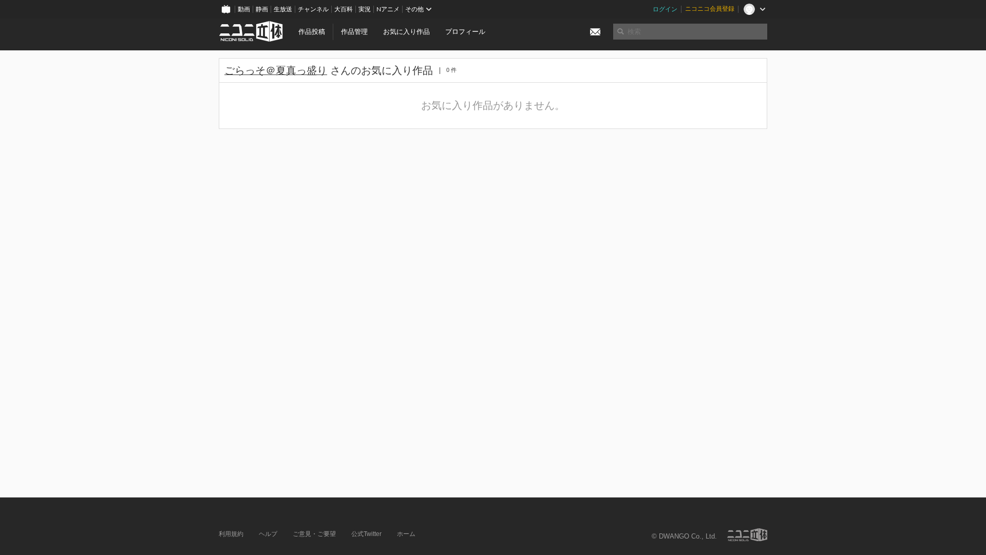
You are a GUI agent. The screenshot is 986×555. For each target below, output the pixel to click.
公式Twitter (366, 534)
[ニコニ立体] (747, 534)
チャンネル (313, 9)
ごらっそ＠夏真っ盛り (275, 70)
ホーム (406, 534)
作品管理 (354, 31)
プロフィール (465, 31)
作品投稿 (311, 31)
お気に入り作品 (406, 31)
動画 (244, 9)
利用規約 (231, 534)
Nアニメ (388, 9)
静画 (262, 9)
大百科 (343, 9)
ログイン (665, 9)
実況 (364, 9)
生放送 (283, 9)
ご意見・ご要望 (314, 534)
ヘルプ (268, 534)
